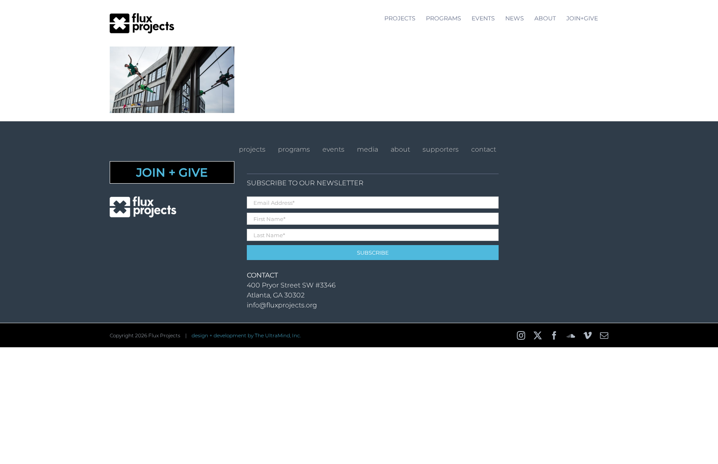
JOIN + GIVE (172, 172)
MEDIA (367, 149)
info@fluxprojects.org (282, 305)
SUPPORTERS (441, 149)
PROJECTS (252, 149)
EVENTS (333, 149)
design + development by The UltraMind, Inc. (246, 335)
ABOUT (400, 149)
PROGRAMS (294, 149)
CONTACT (483, 149)
